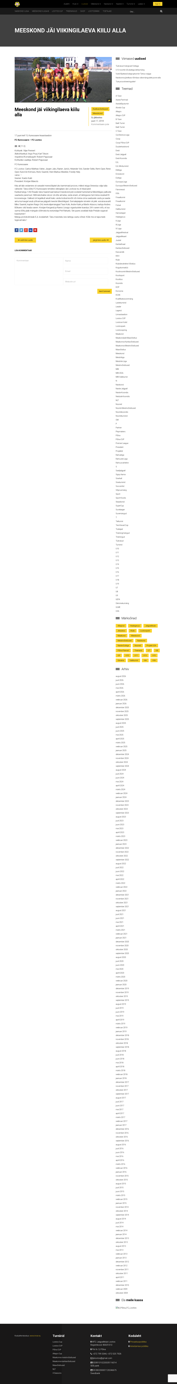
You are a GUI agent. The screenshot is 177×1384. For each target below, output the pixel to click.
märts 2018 (120, 1070)
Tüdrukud (119, 541)
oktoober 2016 (122, 1137)
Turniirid (130, 4)
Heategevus (120, 217)
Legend (119, 311)
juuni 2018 (120, 1059)
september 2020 (122, 953)
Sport (118, 494)
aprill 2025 (120, 739)
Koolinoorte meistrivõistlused (128, 271)
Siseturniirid (120, 482)
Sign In (157, 4)
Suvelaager (120, 510)
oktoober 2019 (122, 996)
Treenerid (138, 650)
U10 (117, 549)
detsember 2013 (122, 1238)
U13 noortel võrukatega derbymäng (130, 70)
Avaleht (66, 4)
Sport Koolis (121, 498)
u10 (127, 655)
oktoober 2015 (122, 1180)
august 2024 (121, 770)
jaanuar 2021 (121, 938)
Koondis (119, 283)
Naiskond (107, 4)
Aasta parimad (122, 100)
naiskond (141, 641)
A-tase (118, 96)
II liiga (118, 221)
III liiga (118, 225)
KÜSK (118, 295)
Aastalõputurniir (122, 104)
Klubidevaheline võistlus (125, 264)
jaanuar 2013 (121, 1258)
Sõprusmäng (121, 490)
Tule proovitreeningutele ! (126, 82)
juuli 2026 (119, 680)
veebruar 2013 (121, 1254)
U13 (117, 560)
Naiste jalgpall (122, 389)
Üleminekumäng (122, 603)
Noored (119, 4)
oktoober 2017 (122, 1090)
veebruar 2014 (121, 1230)
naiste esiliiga (123, 646)
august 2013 (121, 1246)
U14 (117, 564)
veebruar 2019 (121, 1027)
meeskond (135, 636)
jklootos (98, 117)
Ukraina (121, 660)
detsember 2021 (122, 895)
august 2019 (121, 1004)
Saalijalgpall (120, 471)
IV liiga (118, 229)
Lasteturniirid (121, 303)
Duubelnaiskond (122, 147)
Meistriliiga (120, 357)
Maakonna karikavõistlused (127, 342)
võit (154, 660)
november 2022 (122, 852)
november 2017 (122, 1086)
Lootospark (94, 11)
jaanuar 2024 (121, 797)
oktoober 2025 (122, 715)
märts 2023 (120, 836)
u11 (136, 655)
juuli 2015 (119, 1188)
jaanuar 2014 (121, 1234)
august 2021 (121, 910)
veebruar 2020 (121, 981)
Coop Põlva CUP (122, 143)
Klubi (75, 4)
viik (145, 660)
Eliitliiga (119, 170)
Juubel (118, 240)
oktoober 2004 (122, 1293)
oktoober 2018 (122, 1043)
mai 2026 (119, 688)
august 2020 (121, 957)
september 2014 (122, 1215)
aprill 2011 (120, 1277)
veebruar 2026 (121, 700)
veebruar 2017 (121, 1121)
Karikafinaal (120, 244)
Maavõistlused (59, 1365)
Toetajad (107, 11)
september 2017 (122, 1094)
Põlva (118, 435)
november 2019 (122, 992)
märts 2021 (120, 930)
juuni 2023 (120, 825)
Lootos (140, 4)
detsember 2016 (122, 1129)
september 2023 (122, 813)
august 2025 (121, 723)
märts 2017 (120, 1117)
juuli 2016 (119, 1148)
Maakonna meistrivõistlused (127, 346)
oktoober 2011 (122, 1273)
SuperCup (120, 506)
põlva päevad (123, 650)
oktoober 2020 (122, 949)
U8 (117, 592)
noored (138, 646)
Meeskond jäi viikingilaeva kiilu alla (47, 112)
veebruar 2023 (121, 840)
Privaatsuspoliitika (138, 1342)
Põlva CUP (120, 439)
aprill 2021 (120, 926)
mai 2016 (119, 1156)
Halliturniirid (120, 209)
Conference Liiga (122, 135)
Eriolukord (120, 174)
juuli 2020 (119, 961)
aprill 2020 (120, 973)
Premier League (122, 443)
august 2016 (121, 1145)
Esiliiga (118, 178)
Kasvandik (120, 252)
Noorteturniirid (122, 416)
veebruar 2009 (121, 1289)
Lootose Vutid (121, 322)
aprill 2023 (120, 832)
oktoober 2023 (122, 809)
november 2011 (122, 1269)
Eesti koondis (121, 158)
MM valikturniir (122, 377)
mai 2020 (119, 969)
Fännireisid (120, 190)
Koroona (119, 291)
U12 (117, 556)
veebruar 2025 (121, 746)
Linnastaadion (121, 314)
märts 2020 (120, 977)
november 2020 (122, 946)
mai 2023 (119, 828)
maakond (121, 636)
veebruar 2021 (121, 934)
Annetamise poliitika (139, 1346)
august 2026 (121, 676)
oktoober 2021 (122, 903)
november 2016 (122, 1133)
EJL (117, 162)
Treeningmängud (123, 533)
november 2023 (122, 805)
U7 (117, 588)
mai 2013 (119, 1250)
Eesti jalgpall (121, 154)
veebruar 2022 (121, 887)
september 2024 (122, 766)
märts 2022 (120, 883)
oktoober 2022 (122, 856)
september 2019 (122, 1000)
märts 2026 (120, 696)
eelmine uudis (26, 240)
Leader (118, 307)
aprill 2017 (120, 1113)
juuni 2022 (120, 871)
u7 (149, 650)
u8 (157, 650)
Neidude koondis (123, 396)
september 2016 (122, 1141)
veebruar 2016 (121, 1168)
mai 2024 (119, 782)
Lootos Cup (57, 1342)
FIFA (117, 193)
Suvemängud (121, 513)
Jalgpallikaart (121, 236)
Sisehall (119, 478)
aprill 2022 (120, 879)
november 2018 (122, 1039)
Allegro (118, 111)
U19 (117, 584)
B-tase (118, 119)
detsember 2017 (122, 1082)
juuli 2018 (119, 1055)
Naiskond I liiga (22, 11)
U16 (117, 572)
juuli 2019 (119, 1008)
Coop (118, 139)
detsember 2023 (122, 801)
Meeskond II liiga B (40, 11)
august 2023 (121, 817)
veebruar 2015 (121, 1199)
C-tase (118, 131)
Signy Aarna (121, 474)
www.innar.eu (35, 1336)
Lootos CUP (57, 11)
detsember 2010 (122, 1285)
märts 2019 (120, 1024)
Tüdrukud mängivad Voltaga (127, 66)
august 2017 (121, 1098)
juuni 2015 (120, 1191)
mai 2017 (119, 1109)
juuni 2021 (120, 918)
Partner (119, 428)
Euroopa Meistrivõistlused (126, 186)
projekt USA (151, 646)
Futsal (118, 205)
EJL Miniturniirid (122, 166)
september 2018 (122, 1047)
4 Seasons (57, 1373)
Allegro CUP (120, 115)
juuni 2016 (120, 1152)
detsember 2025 (122, 707)
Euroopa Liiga (121, 182)
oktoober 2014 (122, 1211)
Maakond (119, 334)
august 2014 (121, 1219)
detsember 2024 (122, 754)
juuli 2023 (119, 821)
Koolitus (119, 279)
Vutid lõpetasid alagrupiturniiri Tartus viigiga (133, 74)
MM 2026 (119, 373)
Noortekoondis (122, 412)
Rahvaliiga (120, 455)
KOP (117, 287)
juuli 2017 (119, 1102)
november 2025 (122, 711)
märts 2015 (120, 1195)
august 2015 (121, 1184)
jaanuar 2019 (121, 1031)
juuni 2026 (120, 684)
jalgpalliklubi (150, 626)
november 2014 (122, 1207)
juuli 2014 (119, 1223)
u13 (145, 655)
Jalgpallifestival (122, 232)
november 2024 (122, 758)
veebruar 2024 (121, 793)
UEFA (118, 599)
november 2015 (122, 1176)
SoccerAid (120, 486)
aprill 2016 (120, 1160)
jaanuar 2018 (121, 1078)
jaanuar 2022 (121, 891)
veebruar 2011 (121, 1281)
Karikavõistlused (100, 109)
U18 (117, 580)
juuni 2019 (120, 1012)
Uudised (84, 4)
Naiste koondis (122, 392)
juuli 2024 (119, 774)
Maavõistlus (121, 350)
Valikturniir (134, 660)
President (119, 447)
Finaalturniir (120, 197)
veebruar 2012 (121, 1266)
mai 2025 (119, 735)
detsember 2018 (122, 1035)
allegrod (121, 626)
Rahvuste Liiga (122, 459)
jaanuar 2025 (121, 750)
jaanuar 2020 (121, 985)
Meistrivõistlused (123, 365)
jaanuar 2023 (121, 844)
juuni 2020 (120, 965)
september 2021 (122, 906)
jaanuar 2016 (121, 1172)
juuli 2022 (119, 867)
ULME (118, 607)
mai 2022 (119, 875)
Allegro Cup (57, 1354)
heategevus (135, 626)
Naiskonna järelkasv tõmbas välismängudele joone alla (138, 78)
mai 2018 (119, 1063)
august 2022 (121, 864)
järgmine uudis (100, 240)
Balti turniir (120, 123)
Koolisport (120, 275)
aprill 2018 (120, 1067)
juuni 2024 (120, 778)
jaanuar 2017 (121, 1125)
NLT (117, 400)
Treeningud (71, 11)
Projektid (119, 451)
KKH (117, 256)
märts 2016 (120, 1164)
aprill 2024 (120, 786)
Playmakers (120, 431)
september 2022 (122, 860)
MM (117, 369)
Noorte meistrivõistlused (126, 408)
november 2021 (122, 899)
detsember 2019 (122, 988)
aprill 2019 (120, 1020)
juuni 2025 (120, 731)
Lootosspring (121, 330)
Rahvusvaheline (122, 463)
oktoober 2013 (122, 1242)
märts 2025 (120, 743)
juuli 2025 (119, 727)
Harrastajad (120, 213)
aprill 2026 (120, 692)
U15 (117, 568)
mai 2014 (119, 1227)
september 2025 (122, 719)
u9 (119, 655)
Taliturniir (119, 521)
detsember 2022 (122, 848)
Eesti (118, 150)
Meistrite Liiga (121, 361)
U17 (117, 576)
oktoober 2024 (122, 762)
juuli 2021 (119, 914)
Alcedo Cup (120, 108)
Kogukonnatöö (122, 268)
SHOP (82, 11)
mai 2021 (119, 922)
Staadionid (120, 502)
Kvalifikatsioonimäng (124, 299)
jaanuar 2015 (121, 1203)
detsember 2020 (122, 942)
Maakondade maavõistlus (126, 338)
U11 (117, 552)
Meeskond (95, 4)
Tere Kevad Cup (122, 525)
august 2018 (121, 1051)
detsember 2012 (122, 1262)
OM (117, 420)
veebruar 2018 (121, 1074)
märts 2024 (120, 789)
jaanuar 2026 (121, 704)
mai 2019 (119, 1016)
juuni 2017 (120, 1106)
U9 (117, 595)
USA (117, 611)
